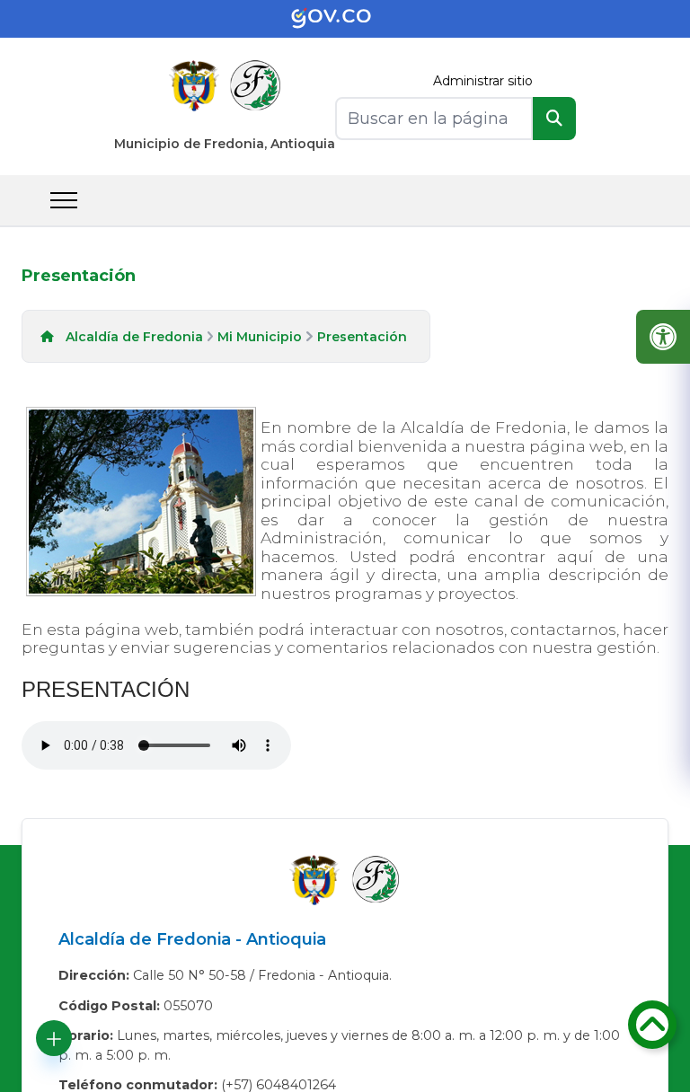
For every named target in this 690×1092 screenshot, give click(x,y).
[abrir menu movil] (64, 200)
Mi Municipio (259, 337)
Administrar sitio (483, 81)
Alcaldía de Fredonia (134, 337)
